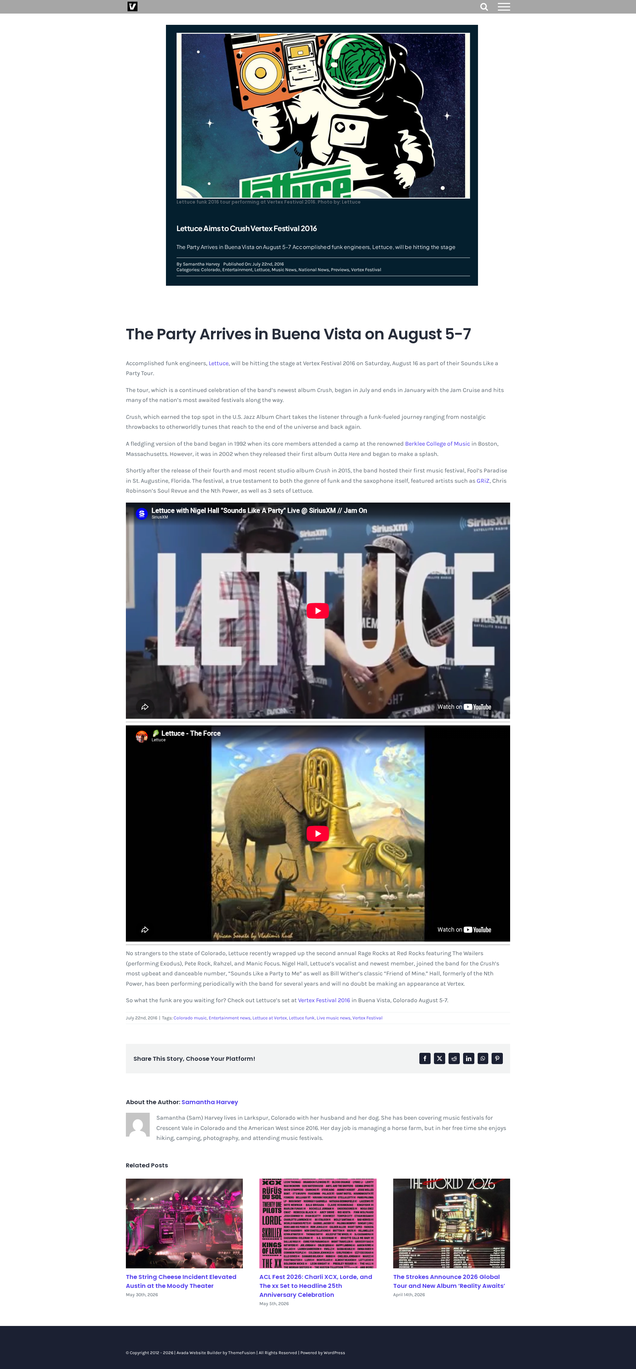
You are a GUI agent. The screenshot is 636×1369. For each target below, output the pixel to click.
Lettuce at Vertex (269, 1018)
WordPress (334, 1352)
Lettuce (262, 269)
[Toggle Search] (484, 6)
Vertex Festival (366, 269)
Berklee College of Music (437, 443)
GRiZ (483, 480)
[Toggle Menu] (504, 7)
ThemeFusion (241, 1352)
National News (313, 269)
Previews (340, 269)
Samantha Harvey (201, 264)
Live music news (333, 1018)
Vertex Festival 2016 (324, 1000)
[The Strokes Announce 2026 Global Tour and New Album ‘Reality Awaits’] (451, 1223)
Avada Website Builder (199, 1352)
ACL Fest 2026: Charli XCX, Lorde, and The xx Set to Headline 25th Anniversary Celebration (315, 1286)
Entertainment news (229, 1018)
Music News (284, 269)
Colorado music (190, 1018)
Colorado (210, 269)
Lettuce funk (302, 1018)
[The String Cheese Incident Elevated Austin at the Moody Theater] (184, 1223)
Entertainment (237, 269)
